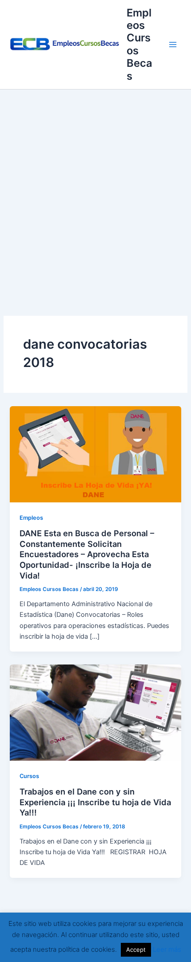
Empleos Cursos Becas (139, 44)
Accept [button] (136, 949)
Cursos (29, 776)
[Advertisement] (95, 189)
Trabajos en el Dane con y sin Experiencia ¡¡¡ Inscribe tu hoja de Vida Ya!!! (95, 802)
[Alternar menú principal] (172, 44)
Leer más (167, 949)
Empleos (31, 517)
